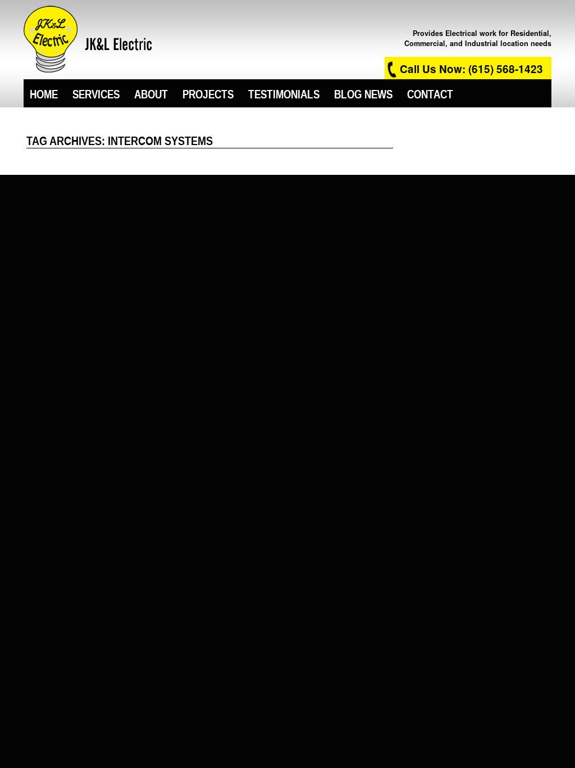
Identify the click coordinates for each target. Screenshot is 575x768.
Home (44, 93)
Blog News (363, 93)
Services (96, 93)
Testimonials (284, 93)
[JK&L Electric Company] (88, 37)
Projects (208, 93)
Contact (430, 93)
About (151, 93)
